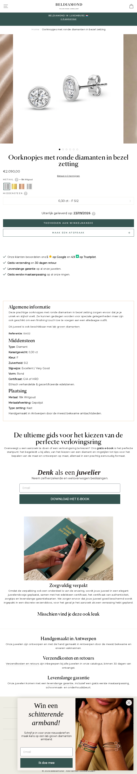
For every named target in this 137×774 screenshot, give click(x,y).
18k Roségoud (22, 186)
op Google (59, 257)
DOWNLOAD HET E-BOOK (70, 499)
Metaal (18, 179)
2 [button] (63, 149)
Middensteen (13, 193)
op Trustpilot (88, 257)
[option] (68, 19)
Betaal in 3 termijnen (68, 175)
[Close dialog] (129, 703)
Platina (29, 186)
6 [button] (77, 149)
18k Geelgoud (14, 186)
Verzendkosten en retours (22, 663)
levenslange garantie (60, 683)
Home (35, 29)
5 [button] (74, 149)
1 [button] (60, 150)
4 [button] (70, 149)
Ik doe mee (47, 763)
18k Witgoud (7, 186)
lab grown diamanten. (66, 326)
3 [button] (66, 149)
